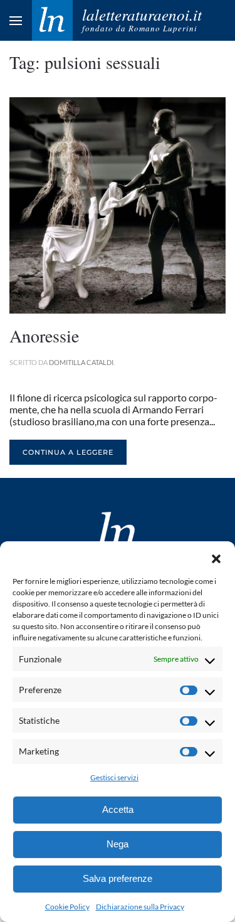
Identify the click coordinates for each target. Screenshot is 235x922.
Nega (117, 844)
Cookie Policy (67, 906)
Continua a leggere (68, 452)
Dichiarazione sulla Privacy (140, 906)
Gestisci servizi (114, 777)
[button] (216, 557)
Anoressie (44, 335)
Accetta (117, 809)
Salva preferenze (117, 878)
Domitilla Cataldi (81, 362)
